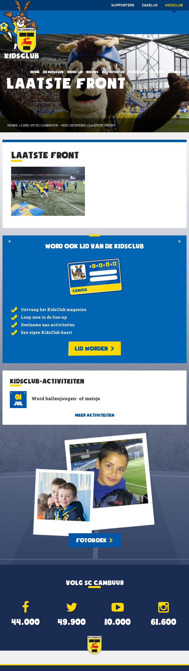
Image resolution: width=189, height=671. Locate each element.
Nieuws (92, 72)
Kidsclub (174, 5)
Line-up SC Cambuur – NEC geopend (53, 125)
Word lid (75, 72)
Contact (177, 72)
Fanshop (158, 72)
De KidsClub (53, 72)
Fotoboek (137, 72)
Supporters (122, 5)
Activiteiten (113, 72)
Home (35, 72)
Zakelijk (150, 5)
